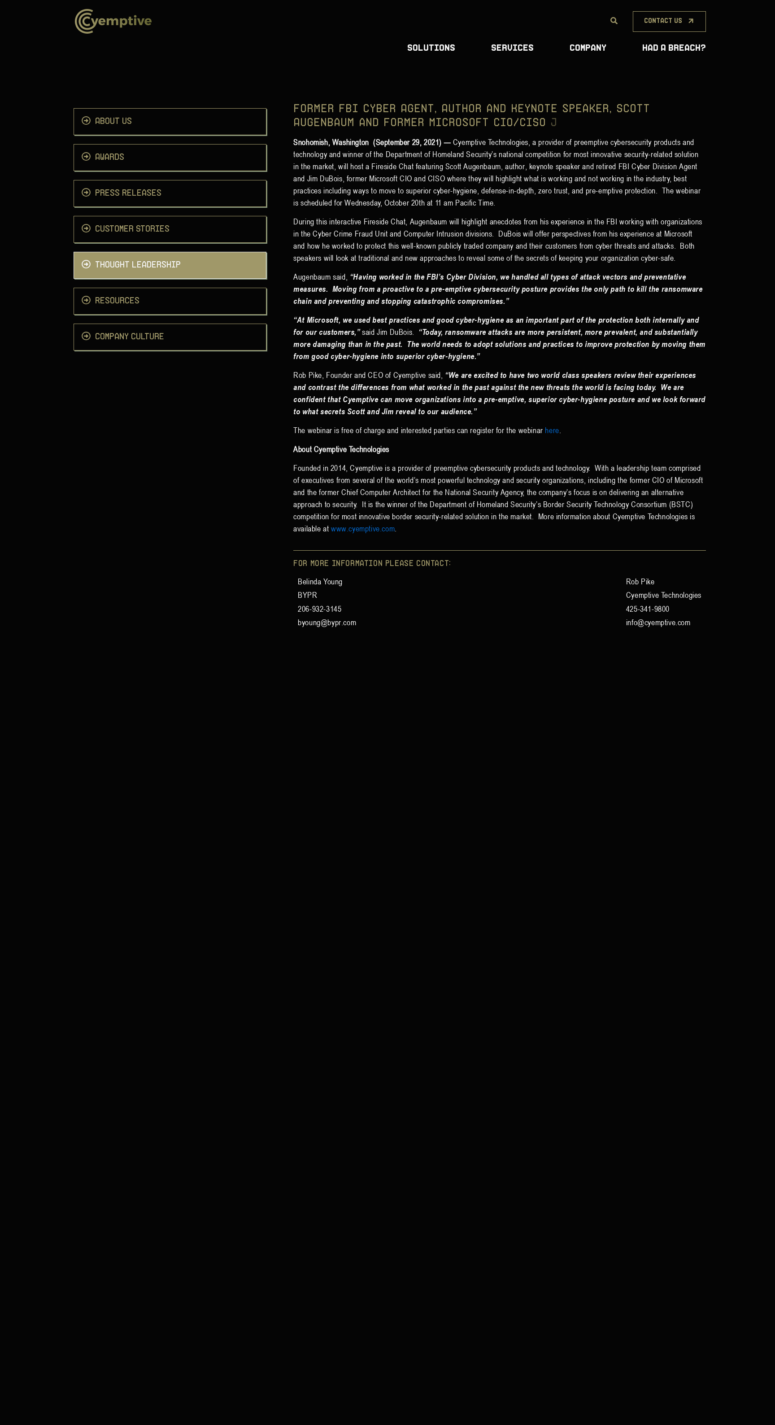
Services (512, 48)
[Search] (614, 21)
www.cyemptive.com (363, 528)
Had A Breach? (674, 48)
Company (588, 48)
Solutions (431, 48)
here (552, 430)
